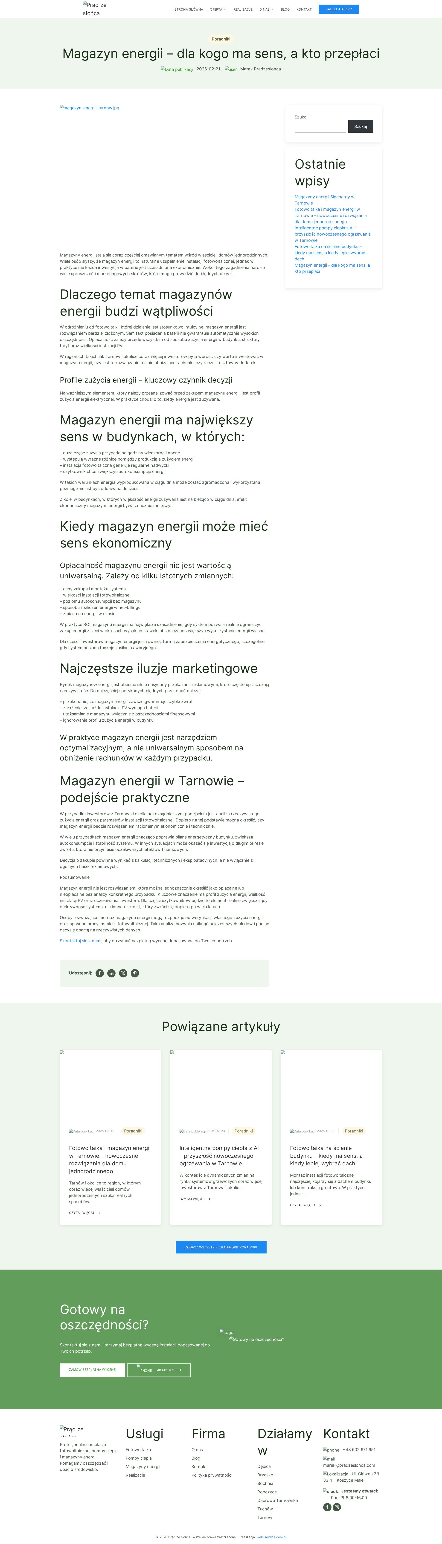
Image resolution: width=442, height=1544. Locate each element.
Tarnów (264, 1517)
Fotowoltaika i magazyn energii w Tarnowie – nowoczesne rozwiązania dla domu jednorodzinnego (331, 215)
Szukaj (301, 117)
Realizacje (243, 9)
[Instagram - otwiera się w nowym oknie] (337, 1507)
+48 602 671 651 (358, 1449)
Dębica (264, 1466)
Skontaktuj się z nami (80, 940)
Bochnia (265, 1483)
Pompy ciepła (139, 1458)
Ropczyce (267, 1491)
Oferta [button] (216, 9)
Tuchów (265, 1509)
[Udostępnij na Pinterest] (135, 973)
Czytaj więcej (82, 1213)
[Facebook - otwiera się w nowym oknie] (327, 1507)
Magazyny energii (143, 1466)
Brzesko (265, 1474)
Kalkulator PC (339, 9)
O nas (197, 1449)
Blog (285, 9)
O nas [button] (264, 9)
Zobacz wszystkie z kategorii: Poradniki (221, 1247)
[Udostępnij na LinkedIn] (111, 973)
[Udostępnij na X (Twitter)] (123, 973)
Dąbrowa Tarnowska (277, 1500)
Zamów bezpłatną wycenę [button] (92, 1369)
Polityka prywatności (212, 1475)
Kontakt (304, 9)
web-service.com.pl (271, 1537)
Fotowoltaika (138, 1449)
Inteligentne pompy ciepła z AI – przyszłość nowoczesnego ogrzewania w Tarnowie (333, 234)
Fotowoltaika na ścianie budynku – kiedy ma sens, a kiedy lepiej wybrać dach (330, 252)
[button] (164, 174)
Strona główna (188, 9)
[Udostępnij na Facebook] (100, 973)
